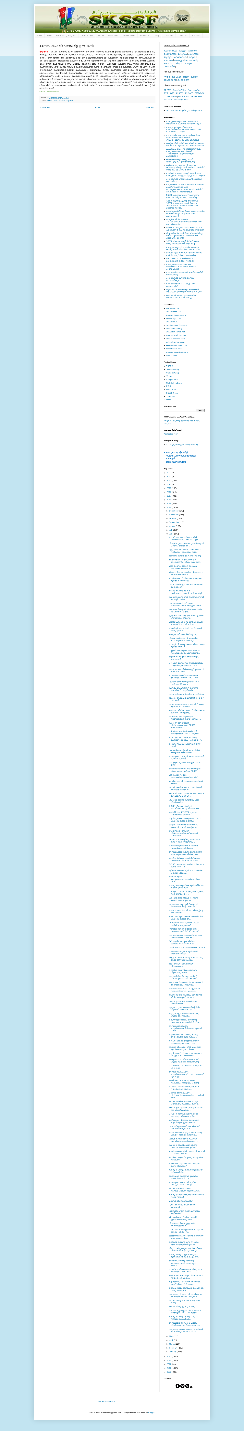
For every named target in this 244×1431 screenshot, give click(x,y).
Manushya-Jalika (181, 99)
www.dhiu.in (171, 355)
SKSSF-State (59, 101)
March (172, 1344)
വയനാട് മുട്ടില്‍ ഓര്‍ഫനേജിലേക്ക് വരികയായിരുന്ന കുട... (184, 1127)
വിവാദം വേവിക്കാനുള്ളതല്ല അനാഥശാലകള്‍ (182, 1224)
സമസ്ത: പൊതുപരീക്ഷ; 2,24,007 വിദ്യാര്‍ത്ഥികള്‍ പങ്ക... (183, 1318)
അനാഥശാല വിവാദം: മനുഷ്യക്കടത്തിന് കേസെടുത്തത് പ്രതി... (185, 1028)
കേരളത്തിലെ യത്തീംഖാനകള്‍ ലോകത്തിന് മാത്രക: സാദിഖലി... (185, 561)
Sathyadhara (172, 379)
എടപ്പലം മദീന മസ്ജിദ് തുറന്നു (183, 634)
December (174, 511)
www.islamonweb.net (175, 332)
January (173, 1351)
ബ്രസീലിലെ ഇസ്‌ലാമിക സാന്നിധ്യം (186, 694)
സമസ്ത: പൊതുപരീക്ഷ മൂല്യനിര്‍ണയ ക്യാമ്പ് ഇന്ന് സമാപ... (186, 886)
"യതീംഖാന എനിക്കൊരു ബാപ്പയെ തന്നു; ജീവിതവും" (184, 1164)
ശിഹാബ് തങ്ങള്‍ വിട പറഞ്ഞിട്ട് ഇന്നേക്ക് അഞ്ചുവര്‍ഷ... (183, 1218)
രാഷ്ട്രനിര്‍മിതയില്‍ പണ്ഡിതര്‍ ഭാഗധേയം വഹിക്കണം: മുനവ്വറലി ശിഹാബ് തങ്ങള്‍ (185, 144)
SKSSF (101, 35)
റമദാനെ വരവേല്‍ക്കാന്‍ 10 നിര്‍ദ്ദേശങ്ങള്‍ (181, 965)
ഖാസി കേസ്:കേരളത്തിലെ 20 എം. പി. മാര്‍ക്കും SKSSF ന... (186, 1230)
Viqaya (169, 376)
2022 (169, 476)
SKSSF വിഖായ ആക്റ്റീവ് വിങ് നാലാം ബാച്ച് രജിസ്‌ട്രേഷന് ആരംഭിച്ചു (182, 242)
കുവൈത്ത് (183, 80)
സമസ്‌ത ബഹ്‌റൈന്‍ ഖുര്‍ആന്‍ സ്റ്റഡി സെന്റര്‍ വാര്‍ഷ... (186, 598)
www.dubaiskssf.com (175, 338)
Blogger (151, 1413)
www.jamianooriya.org (176, 315)
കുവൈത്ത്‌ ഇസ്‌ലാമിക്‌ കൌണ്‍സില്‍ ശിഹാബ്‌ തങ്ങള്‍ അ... (186, 917)
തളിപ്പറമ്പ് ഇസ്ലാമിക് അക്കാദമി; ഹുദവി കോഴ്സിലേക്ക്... (184, 1014)
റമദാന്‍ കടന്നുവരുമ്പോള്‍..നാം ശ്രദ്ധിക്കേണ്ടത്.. (183, 1002)
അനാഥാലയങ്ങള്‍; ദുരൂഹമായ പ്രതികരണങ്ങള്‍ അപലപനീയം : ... (186, 1324)
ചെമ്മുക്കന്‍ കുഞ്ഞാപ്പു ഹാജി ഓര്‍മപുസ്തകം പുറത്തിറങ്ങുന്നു (180, 160)
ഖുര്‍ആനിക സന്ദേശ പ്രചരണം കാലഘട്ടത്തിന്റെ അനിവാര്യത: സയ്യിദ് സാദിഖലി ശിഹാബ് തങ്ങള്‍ (185, 167)
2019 (169, 488)
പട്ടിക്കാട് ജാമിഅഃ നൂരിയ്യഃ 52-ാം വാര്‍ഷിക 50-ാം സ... (184, 683)
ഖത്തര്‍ (194, 77)
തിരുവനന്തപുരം (183, 63)
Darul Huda (171, 389)
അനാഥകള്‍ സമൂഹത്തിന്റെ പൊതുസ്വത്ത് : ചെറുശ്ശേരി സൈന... (182, 1263)
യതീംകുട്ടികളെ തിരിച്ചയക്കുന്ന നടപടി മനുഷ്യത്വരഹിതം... (186, 1108)
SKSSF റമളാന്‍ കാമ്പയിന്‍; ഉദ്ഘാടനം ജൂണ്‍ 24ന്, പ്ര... (186, 865)
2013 (169, 1356)
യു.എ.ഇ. (176, 77)
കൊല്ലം (168, 63)
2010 (169, 1368)
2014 (169, 507)
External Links (87, 35)
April (171, 1340)
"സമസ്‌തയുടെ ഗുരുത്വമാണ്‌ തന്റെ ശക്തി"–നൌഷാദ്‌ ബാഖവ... (185, 1133)
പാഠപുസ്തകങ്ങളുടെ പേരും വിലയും (182, 444)
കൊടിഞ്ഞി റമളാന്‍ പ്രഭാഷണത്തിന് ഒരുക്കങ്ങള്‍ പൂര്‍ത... (185, 610)
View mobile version (106, 1401)
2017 (169, 496)
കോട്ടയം (168, 60)
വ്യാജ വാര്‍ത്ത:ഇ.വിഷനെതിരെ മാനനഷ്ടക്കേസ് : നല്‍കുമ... (183, 639)
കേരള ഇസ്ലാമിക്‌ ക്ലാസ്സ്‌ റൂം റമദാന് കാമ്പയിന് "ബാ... (186, 670)
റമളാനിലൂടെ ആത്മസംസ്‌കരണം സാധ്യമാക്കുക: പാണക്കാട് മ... (184, 651)
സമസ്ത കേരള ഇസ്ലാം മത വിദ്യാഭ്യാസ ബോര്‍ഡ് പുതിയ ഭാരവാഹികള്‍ (180, 266)
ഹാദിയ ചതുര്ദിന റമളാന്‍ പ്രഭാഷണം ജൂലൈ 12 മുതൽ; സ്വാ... (186, 623)
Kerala (49, 101)
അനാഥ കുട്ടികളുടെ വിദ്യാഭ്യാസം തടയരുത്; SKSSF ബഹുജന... (185, 1295)
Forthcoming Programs (66, 35)
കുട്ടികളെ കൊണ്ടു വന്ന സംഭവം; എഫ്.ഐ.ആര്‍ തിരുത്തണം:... (184, 1243)
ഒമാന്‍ (186, 77)
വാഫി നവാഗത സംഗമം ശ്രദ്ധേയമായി (187, 947)
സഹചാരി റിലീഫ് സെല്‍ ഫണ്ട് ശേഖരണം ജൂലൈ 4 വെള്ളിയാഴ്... (185, 739)
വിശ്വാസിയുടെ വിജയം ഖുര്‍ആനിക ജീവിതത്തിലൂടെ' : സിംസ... (185, 996)
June (171, 534)
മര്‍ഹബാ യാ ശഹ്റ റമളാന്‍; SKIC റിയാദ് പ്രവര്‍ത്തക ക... (184, 1087)
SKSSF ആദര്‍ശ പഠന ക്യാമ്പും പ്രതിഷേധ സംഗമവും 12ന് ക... (184, 1102)
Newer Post (45, 107)
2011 (169, 1364)
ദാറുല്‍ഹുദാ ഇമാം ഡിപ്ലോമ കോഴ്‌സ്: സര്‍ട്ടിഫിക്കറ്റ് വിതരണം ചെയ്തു (184, 254)
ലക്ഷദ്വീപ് (169, 66)
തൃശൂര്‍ (167, 57)
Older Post (149, 107)
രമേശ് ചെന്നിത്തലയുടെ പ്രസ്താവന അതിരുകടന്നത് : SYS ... (185, 1270)
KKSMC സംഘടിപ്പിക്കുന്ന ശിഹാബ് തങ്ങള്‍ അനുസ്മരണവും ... (184, 840)
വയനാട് (192, 50)
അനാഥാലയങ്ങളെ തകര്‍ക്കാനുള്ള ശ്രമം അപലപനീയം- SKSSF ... (184, 770)
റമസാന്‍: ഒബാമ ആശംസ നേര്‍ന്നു (185, 556)
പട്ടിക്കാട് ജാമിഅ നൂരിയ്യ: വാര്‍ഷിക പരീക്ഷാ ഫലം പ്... (185, 871)
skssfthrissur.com (174, 348)
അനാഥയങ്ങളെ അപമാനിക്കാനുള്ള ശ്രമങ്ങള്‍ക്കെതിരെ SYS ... (185, 936)
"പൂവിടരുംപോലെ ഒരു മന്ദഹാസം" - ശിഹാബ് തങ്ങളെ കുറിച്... (185, 819)
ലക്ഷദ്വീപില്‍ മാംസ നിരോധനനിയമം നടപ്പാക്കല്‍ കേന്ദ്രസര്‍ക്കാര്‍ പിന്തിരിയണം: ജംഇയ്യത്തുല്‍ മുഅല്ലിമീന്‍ (183, 152)
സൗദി (167, 77)
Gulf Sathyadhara (174, 383)
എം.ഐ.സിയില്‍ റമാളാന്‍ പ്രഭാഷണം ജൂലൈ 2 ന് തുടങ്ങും (186, 711)
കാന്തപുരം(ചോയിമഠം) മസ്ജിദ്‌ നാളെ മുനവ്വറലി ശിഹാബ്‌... (186, 705)
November (174, 514)
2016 (169, 500)
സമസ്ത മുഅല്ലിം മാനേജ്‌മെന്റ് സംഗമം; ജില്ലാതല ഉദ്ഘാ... (183, 1146)
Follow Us (196, 35)
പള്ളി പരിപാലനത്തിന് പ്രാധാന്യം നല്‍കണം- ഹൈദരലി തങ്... (185, 550)
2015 (169, 503)
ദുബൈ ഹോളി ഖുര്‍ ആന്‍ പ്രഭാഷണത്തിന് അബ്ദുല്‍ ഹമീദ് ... (186, 604)
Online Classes (128, 35)
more (168, 400)
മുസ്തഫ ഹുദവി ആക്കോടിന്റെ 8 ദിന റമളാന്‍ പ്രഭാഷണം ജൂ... (185, 1008)
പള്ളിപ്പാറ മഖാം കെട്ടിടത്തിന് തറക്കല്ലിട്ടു (182, 1206)
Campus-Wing (194, 90)
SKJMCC (189, 93)
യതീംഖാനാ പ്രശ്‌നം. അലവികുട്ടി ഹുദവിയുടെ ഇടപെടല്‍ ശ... (184, 1121)
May (171, 1336)
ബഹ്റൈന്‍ (170, 80)
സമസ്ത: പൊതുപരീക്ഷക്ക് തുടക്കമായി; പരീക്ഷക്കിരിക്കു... (186, 1171)
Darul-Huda (183, 96)
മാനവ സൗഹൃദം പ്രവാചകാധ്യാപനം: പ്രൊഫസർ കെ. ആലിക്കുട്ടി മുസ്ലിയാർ (185, 228)
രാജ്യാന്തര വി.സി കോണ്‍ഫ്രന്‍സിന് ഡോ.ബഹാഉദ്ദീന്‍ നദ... (186, 1237)
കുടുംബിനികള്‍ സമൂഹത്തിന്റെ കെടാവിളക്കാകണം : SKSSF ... (184, 977)
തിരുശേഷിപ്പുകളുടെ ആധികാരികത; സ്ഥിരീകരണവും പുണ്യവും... (185, 1249)
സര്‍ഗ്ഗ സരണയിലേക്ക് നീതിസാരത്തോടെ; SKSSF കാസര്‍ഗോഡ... (182, 725)
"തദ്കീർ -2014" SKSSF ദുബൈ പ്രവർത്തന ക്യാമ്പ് (183, 813)
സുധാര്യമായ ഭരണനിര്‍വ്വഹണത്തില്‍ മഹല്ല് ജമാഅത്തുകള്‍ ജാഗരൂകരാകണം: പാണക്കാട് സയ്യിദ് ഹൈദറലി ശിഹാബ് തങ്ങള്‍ (185, 188)
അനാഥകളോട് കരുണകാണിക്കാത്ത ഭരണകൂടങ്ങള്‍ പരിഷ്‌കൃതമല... (185, 853)
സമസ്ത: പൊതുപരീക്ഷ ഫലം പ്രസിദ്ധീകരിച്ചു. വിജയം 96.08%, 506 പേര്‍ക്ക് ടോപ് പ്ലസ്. (183, 129)
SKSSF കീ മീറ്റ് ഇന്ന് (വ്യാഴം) (182, 1306)
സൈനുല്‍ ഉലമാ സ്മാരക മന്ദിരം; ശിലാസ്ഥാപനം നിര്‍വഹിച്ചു (181, 296)
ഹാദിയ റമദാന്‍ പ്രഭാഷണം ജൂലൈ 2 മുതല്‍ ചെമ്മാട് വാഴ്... (186, 579)
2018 (169, 492)
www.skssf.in (171, 322)
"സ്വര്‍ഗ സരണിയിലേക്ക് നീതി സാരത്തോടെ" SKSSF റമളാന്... (184, 930)
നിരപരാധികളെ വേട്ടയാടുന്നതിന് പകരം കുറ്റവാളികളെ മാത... (184, 1042)
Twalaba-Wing (179, 90)
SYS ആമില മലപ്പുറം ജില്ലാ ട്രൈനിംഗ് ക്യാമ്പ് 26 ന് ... (182, 942)
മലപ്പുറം (182, 54)
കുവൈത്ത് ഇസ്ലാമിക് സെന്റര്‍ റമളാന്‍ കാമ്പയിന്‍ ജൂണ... (183, 847)
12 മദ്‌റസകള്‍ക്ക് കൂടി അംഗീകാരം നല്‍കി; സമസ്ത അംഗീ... (184, 923)
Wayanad (69, 101)
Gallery (156, 35)
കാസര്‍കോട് (170, 50)
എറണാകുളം (180, 57)
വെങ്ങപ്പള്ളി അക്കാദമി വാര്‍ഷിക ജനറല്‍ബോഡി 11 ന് (183, 1177)
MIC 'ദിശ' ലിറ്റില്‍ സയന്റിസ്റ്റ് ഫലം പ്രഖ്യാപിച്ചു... (184, 801)
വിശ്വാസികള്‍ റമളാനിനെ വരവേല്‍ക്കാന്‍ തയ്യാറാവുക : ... (185, 718)
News (49, 35)
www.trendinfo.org (174, 328)
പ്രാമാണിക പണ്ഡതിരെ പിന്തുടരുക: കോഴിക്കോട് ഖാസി (186, 573)
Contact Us (183, 35)
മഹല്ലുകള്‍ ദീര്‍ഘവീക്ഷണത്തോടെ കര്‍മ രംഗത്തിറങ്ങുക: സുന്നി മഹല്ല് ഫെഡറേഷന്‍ (185, 213)
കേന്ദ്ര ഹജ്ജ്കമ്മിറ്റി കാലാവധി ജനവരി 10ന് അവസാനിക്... (187, 1152)
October (173, 518)
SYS (166, 93)
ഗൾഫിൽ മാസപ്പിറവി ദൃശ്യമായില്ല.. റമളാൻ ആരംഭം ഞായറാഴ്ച (186, 664)
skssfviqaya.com (173, 318)
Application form (171, 434)
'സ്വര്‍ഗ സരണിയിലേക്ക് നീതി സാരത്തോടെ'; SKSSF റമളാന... (184, 732)
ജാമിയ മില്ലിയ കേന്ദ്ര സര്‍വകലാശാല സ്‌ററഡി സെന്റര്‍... (186, 592)
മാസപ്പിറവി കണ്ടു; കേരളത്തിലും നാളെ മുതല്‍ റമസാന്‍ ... (186, 645)
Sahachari (168, 99)
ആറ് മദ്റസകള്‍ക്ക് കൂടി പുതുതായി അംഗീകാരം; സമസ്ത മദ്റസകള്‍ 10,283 (184, 290)
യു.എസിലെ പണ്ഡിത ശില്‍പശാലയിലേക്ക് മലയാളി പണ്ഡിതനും (183, 833)
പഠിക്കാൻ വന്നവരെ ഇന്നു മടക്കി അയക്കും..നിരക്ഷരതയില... (183, 1115)
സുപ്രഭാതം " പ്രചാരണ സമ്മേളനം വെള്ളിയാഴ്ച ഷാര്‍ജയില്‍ (185, 1054)
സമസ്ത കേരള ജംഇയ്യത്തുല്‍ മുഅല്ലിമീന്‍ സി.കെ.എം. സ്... (184, 1255)
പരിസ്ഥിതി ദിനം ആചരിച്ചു (181, 1201)
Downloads (168, 35)
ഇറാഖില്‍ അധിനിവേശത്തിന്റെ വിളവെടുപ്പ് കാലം (183, 971)
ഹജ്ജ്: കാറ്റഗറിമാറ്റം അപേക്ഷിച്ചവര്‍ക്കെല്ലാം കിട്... (184, 776)
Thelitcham (171, 396)
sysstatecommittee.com (176, 325)
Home (40, 35)
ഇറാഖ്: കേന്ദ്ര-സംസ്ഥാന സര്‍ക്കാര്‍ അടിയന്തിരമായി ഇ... (185, 788)
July (171, 530)
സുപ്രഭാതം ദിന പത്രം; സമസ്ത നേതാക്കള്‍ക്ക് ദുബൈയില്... (183, 1035)
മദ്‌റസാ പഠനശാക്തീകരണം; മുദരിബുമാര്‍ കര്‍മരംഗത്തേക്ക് (180, 259)
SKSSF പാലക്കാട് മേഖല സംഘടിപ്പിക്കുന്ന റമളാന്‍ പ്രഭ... (184, 1189)
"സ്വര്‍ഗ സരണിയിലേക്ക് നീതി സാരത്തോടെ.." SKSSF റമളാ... (184, 538)
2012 (169, 1360)
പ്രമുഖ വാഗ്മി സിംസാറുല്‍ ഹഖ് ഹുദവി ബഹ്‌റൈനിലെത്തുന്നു (184, 1060)
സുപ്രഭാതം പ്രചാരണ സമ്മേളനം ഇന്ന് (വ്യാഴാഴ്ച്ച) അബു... (185, 1283)
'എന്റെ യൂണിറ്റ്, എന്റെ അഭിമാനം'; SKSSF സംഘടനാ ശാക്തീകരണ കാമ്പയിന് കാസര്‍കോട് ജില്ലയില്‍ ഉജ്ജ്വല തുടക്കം (182, 204)
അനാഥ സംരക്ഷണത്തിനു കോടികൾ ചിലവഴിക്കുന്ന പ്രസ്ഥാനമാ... (186, 1330)
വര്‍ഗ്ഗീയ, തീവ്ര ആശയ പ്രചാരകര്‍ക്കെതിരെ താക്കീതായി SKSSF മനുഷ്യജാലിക (185, 221)
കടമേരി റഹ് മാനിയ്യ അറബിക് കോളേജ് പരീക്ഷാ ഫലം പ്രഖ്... (184, 676)
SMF (171, 93)
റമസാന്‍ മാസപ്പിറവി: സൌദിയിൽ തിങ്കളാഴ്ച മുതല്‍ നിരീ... (184, 751)
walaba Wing (172, 369)
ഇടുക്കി (192, 57)
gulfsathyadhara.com (175, 342)
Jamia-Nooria (171, 96)
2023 (169, 473)
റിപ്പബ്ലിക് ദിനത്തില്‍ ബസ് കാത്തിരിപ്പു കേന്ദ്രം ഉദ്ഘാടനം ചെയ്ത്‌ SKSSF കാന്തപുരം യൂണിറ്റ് (184, 235)
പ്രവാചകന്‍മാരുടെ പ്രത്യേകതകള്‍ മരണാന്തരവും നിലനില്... (186, 983)
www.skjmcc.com (173, 312)
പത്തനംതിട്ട (191, 60)
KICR (168, 386)
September (174, 522)
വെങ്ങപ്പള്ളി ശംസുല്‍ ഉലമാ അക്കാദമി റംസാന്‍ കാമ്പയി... (186, 757)
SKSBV (179, 93)
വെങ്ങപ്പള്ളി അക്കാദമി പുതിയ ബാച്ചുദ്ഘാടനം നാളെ (182, 1183)
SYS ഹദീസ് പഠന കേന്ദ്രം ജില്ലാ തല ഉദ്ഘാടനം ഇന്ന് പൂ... (186, 794)
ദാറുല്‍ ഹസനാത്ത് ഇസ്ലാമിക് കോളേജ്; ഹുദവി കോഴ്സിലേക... (183, 825)
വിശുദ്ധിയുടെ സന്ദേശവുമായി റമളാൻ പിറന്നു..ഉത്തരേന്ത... (186, 544)
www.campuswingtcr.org (177, 352)
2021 (169, 480)
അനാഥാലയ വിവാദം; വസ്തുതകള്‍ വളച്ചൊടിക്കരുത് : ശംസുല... (184, 989)
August (172, 526)
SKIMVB (199, 93)
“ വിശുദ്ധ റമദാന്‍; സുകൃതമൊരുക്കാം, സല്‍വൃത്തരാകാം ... (186, 892)
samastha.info (172, 308)
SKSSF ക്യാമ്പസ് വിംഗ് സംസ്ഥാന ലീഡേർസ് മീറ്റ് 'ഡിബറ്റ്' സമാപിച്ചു (182, 196)
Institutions (113, 35)
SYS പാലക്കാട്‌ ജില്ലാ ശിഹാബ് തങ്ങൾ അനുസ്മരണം (183, 899)
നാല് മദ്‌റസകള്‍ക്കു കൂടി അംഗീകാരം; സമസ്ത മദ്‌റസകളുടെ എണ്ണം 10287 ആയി (185, 174)
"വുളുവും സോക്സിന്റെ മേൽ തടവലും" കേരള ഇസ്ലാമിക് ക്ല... (187, 958)
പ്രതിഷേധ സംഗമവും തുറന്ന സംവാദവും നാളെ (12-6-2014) (184, 1081)
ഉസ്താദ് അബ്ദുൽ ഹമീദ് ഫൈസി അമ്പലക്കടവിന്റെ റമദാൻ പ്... (183, 905)
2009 (169, 1372)
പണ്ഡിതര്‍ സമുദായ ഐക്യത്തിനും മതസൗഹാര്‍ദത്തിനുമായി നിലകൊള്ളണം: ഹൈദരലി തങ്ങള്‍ (183, 137)
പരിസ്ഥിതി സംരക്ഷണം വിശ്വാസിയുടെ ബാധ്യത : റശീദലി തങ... (186, 1095)
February (173, 1348)
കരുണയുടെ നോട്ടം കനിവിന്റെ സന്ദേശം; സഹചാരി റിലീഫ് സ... (185, 1021)
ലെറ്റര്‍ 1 (167, 421)
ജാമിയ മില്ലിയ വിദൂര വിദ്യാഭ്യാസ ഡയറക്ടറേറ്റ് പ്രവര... (186, 1276)
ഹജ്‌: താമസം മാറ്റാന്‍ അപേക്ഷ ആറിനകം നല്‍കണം (183, 567)
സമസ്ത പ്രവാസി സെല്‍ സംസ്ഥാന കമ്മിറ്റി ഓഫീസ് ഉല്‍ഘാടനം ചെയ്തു (183, 248)
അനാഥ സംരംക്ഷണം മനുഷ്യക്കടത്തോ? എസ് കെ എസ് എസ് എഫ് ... (186, 1074)
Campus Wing (172, 373)
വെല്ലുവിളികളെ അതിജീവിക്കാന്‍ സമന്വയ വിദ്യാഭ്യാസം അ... (184, 859)
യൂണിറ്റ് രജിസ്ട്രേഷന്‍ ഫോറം (186, 421)
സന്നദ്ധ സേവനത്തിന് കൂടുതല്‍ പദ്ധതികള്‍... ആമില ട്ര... (183, 689)
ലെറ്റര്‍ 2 (167, 423)
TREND (167, 90)
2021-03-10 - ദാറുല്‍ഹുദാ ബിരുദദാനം (184, 110)
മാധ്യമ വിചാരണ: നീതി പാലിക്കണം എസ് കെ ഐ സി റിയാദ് (185, 1048)
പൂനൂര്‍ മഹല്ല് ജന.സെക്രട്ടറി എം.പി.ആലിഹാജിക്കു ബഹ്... (183, 1140)
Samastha (144, 35)
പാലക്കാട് (193, 54)
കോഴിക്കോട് (170, 54)
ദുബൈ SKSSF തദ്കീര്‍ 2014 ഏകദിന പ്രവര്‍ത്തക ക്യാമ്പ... (186, 617)
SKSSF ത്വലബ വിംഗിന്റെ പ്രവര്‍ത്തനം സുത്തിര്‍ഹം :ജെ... (185, 807)
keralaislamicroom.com (176, 345)
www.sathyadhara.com (176, 335)
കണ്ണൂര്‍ (182, 50)
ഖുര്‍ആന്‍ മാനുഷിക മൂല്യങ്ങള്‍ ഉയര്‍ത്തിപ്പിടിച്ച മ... (183, 952)
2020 (169, 484)
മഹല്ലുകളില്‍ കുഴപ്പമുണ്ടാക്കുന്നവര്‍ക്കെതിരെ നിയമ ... (184, 879)
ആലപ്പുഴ (179, 60)
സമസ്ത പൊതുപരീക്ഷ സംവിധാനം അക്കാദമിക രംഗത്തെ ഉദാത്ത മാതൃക (183, 122)
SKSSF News (172, 393)
